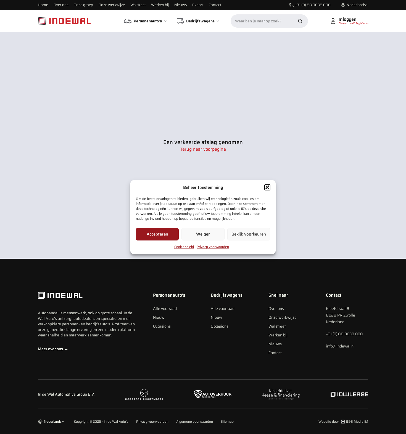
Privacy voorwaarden (213, 246)
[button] (267, 187)
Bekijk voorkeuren (248, 234)
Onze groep (83, 5)
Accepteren (157, 234)
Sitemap (227, 421)
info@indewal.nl (340, 346)
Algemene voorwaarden (194, 421)
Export (197, 5)
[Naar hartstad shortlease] (144, 394)
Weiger (203, 234)
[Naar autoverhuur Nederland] (212, 394)
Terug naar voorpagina (203, 149)
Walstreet (138, 5)
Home (43, 5)
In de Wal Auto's (116, 421)
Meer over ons (53, 349)
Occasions (162, 326)
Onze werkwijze (112, 5)
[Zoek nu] (300, 21)
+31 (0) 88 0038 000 (344, 334)
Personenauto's (169, 295)
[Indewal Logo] (88, 295)
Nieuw (158, 317)
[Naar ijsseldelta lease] (281, 394)
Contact (215, 5)
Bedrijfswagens (226, 295)
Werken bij (160, 5)
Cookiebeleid (184, 246)
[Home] (64, 21)
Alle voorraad (165, 308)
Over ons (61, 5)
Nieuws (180, 5)
